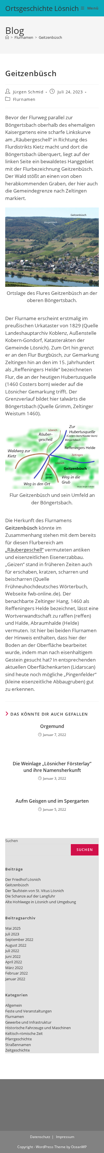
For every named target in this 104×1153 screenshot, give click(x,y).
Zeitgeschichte (17, 1050)
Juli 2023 (12, 934)
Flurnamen (24, 99)
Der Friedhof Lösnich (23, 879)
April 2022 (13, 961)
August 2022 (15, 945)
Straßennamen (18, 1044)
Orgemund (52, 726)
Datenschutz (40, 1136)
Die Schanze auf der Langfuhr (30, 896)
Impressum (65, 1136)
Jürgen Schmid (28, 92)
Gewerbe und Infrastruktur (28, 1022)
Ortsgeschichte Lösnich (42, 8)
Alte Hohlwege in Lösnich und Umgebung (40, 901)
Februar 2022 (16, 973)
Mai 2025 (13, 928)
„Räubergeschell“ (24, 549)
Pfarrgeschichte (18, 1038)
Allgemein (13, 1005)
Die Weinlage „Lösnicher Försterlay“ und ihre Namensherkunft (52, 766)
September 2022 (19, 939)
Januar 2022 (15, 978)
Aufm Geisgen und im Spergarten (52, 801)
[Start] (7, 37)
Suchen (11, 840)
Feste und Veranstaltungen (28, 1011)
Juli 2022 (12, 950)
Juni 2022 (13, 956)
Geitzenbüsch (50, 37)
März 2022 (14, 967)
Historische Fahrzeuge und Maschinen (38, 1027)
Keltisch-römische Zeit (24, 1033)
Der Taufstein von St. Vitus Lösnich (34, 890)
